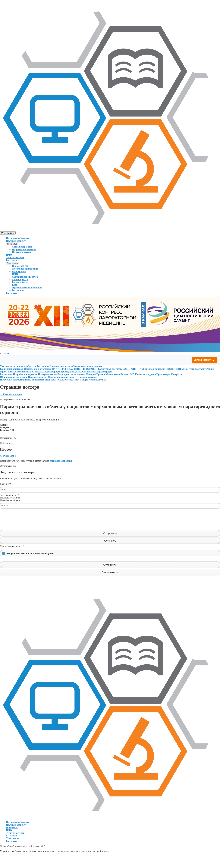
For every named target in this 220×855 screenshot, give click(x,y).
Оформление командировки (87, 366)
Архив (92, 379)
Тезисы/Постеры (15, 257)
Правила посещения (61, 366)
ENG (7, 353)
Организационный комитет (63, 377)
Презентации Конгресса (169, 374)
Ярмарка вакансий (154, 369)
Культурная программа (111, 369)
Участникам (12, 263)
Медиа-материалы (55, 379)
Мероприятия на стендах (71, 374)
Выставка (11, 260)
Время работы (20, 282)
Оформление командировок (27, 287)
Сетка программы (22, 246)
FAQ (14, 285)
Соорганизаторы (87, 377)
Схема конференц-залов (25, 277)
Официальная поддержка (13, 377)
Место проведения (10, 366)
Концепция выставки (11, 369)
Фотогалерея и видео (76, 379)
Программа (12, 244)
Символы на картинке (12, 546)
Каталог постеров (11, 394)
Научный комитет (16, 241)
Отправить (110, 533)
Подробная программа (24, 249)
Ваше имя (5, 484)
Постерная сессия (21, 252)
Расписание (6, 374)
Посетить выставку (195, 369)
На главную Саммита (17, 238)
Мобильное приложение (25, 268)
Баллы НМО (127, 374)
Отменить (110, 541)
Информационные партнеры (28, 379)
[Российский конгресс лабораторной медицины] (110, 230)
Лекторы (91, 374)
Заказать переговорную (47, 371)
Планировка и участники (37, 369)
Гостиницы (18, 290)
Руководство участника (73, 371)
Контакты (11, 293)
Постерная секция (48, 374)
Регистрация (19, 271)
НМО (9, 255)
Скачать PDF (8, 455)
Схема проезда (20, 279)
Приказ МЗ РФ (20, 266)
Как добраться (28, 366)
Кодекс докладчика (145, 374)
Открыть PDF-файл (61, 461)
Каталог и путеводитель (21, 371)
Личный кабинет (204, 359)
